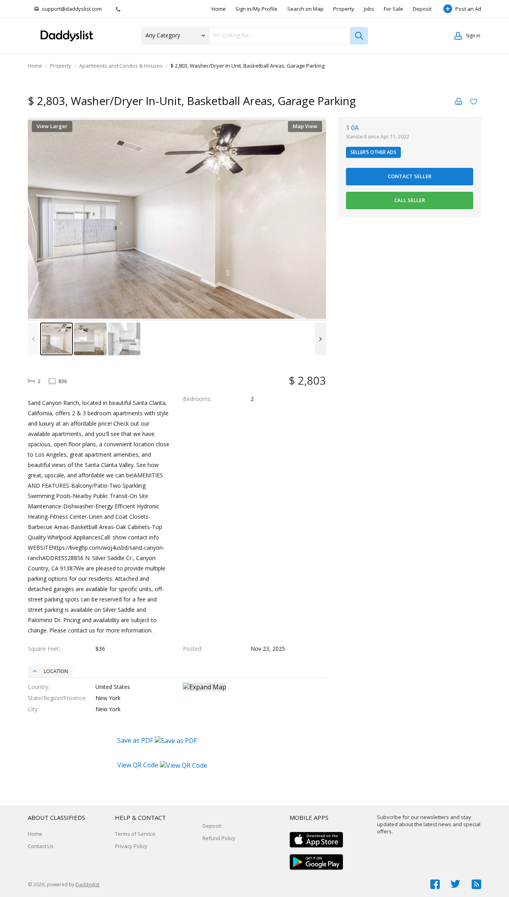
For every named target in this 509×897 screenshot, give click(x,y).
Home (219, 8)
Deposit (422, 8)
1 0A (352, 127)
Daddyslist (87, 884)
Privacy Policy (131, 846)
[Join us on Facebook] (435, 884)
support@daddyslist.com (72, 8)
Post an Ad (468, 8)
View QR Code (137, 765)
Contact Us (41, 846)
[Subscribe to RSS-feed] (476, 884)
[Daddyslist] (69, 35)
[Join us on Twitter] (455, 884)
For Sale (393, 8)
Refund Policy (218, 838)
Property (343, 8)
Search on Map (305, 8)
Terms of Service (135, 833)
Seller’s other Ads (373, 152)
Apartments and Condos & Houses (121, 65)
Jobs (369, 8)
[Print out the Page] (458, 101)
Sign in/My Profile (256, 8)
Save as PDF (136, 740)
